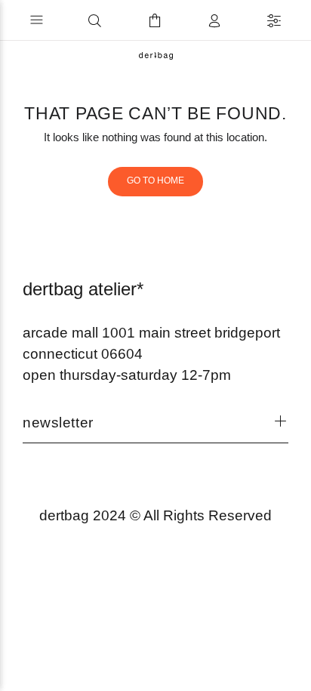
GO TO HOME (155, 180)
